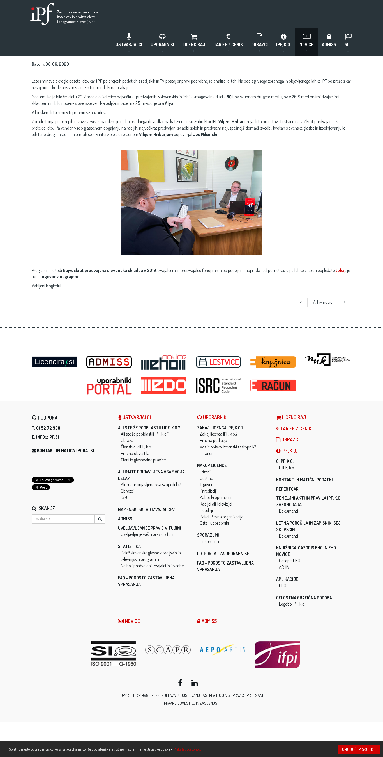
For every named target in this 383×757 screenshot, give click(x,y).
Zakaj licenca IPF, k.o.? (220, 427)
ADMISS (329, 44)
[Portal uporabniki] (109, 386)
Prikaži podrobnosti (188, 749)
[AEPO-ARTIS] (223, 650)
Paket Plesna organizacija (221, 517)
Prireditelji (208, 491)
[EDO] (164, 385)
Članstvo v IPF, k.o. (136, 447)
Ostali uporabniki (214, 523)
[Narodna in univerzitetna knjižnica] (328, 359)
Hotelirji (206, 510)
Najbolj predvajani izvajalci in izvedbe (152, 565)
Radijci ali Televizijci (216, 504)
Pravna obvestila (135, 453)
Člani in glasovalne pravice (143, 460)
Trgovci (206, 484)
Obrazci (259, 44)
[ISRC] (219, 385)
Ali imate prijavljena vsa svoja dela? (151, 484)
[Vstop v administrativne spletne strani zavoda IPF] (109, 362)
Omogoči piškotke (358, 749)
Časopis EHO (289, 560)
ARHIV (284, 567)
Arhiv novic (322, 302)
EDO (282, 585)
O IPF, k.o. (285, 461)
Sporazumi (208, 535)
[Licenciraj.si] (55, 360)
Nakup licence (212, 465)
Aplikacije (287, 579)
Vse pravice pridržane (244, 695)
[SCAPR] (168, 650)
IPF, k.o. (283, 44)
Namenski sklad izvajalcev (146, 509)
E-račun (207, 453)
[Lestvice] (219, 362)
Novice (306, 44)
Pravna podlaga (213, 440)
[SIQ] (114, 653)
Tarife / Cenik (228, 44)
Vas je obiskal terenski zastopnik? (228, 447)
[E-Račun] (273, 384)
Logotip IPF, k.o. (292, 604)
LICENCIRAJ (194, 44)
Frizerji (205, 472)
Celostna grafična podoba (304, 597)
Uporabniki (162, 44)
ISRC (124, 497)
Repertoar (287, 489)
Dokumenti (209, 541)
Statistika (129, 546)
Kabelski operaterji (215, 497)
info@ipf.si (47, 437)
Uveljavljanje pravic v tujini (149, 528)
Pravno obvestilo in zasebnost (191, 703)
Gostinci (207, 478)
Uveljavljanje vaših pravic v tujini (148, 534)
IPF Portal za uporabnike (223, 553)
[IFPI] (278, 654)
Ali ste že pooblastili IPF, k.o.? (149, 427)
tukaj (340, 270)
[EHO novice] (164, 362)
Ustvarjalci (129, 44)
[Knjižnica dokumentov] (273, 362)
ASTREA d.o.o (213, 695)
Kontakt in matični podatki (65, 450)
